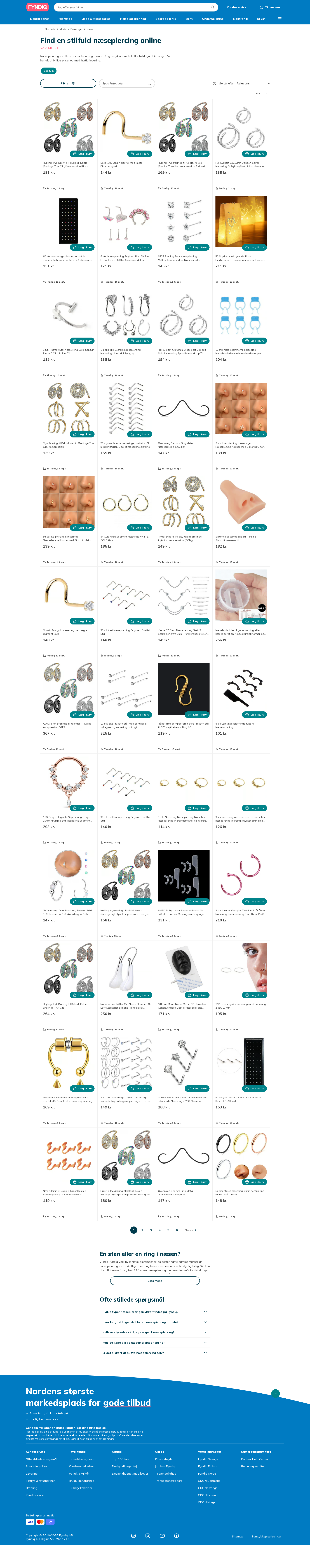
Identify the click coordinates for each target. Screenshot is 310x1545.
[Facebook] (176, 1536)
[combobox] (136, 7)
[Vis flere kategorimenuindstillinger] (280, 18)
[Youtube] (162, 1536)
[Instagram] (148, 1536)
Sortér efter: (227, 83)
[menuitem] (40, 18)
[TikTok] (133, 1536)
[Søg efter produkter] (212, 7)
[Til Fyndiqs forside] (38, 7)
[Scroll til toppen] (275, 1393)
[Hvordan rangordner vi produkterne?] (214, 83)
